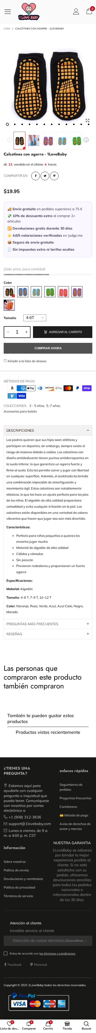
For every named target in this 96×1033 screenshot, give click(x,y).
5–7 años (53, 406)
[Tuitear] (45, 176)
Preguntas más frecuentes (32, 624)
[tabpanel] (48, 81)
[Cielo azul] (36, 291)
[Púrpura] (76, 291)
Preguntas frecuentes (75, 798)
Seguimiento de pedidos (71, 787)
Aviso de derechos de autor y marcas (75, 826)
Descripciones (20, 430)
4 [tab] (29, 124)
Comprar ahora (48, 348)
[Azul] (22, 291)
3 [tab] (22, 124)
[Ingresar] (76, 11)
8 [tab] (59, 124)
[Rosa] (63, 291)
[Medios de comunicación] (87, 121)
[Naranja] (9, 305)
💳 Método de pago (74, 815)
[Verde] (49, 291)
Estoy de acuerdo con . (43, 953)
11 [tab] (81, 124)
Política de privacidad (19, 887)
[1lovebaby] (28, 11)
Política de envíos (16, 870)
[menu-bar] (9, 11)
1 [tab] (7, 124)
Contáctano (68, 807)
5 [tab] (36, 124)
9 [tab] (66, 124)
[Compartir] (35, 176)
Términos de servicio (18, 896)
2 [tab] (14, 124)
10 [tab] (73, 124)
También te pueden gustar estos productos (40, 718)
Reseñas (14, 634)
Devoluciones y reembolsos (23, 879)
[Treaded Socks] (48, 81)
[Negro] (9, 291)
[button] (9, 140)
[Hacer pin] (54, 176)
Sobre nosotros (15, 862)
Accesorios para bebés (20, 411)
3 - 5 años (36, 406)
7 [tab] (51, 124)
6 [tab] (44, 124)
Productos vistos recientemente (48, 732)
